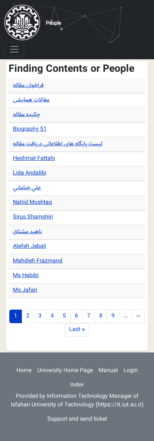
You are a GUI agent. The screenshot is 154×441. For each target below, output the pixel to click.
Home (24, 370)
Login (131, 370)
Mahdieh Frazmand (37, 261)
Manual (108, 370)
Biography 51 (30, 129)
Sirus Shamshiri (33, 217)
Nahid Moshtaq (32, 202)
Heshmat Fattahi (34, 158)
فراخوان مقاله (28, 85)
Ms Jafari (25, 290)
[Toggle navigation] (14, 49)
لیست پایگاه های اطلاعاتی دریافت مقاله (57, 144)
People (53, 23)
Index (77, 385)
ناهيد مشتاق (27, 231)
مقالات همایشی (31, 100)
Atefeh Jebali (29, 246)
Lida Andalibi (29, 173)
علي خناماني (27, 188)
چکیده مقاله (26, 114)
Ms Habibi (26, 275)
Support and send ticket (77, 419)
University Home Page (65, 370)
